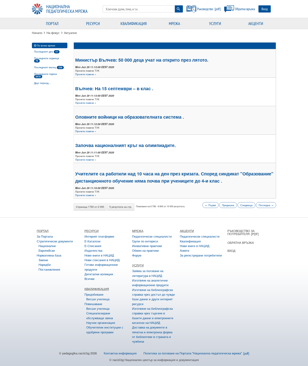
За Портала (45, 236)
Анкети (184, 250)
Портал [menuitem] (52, 23)
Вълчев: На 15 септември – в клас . (114, 88)
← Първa (210, 205)
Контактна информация (120, 353)
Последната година (45, 75)
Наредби (44, 264)
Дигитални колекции (98, 274)
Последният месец (48, 67)
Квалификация (190, 241)
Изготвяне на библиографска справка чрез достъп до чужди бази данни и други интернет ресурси (153, 296)
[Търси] (178, 9)
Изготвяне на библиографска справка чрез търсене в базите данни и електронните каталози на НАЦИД (152, 315)
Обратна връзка (245, 9)
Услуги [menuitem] (215, 23)
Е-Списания (92, 245)
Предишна (228, 205)
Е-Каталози (92, 241)
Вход (264, 9)
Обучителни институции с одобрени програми (104, 329)
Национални (47, 245)
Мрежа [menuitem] (174, 23)
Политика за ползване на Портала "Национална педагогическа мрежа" (192, 353)
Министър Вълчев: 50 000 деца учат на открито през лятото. (141, 60)
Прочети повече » (85, 74)
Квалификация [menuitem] (133, 23)
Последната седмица (46, 59)
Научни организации (100, 322)
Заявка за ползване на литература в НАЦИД (147, 273)
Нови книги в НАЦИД (99, 255)
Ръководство (205, 9)
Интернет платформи (99, 236)
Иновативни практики (147, 245)
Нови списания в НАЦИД (102, 260)
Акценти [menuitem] (255, 23)
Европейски (46, 250)
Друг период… (42, 83)
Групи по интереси (145, 241)
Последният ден (46, 51)
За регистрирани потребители (201, 255)
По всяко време (46, 45)
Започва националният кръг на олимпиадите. (125, 145)
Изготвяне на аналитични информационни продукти (150, 282)
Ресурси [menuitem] (93, 23)
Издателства (93, 250)
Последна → (266, 205)
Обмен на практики (145, 250)
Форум (136, 255)
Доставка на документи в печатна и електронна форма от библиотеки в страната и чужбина (152, 334)
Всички (89, 278)
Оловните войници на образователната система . (129, 117)
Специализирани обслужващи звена (99, 315)
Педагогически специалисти (152, 236)
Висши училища (97, 299)
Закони (43, 260)
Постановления (49, 269)
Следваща (246, 205)
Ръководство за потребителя (241, 232)
